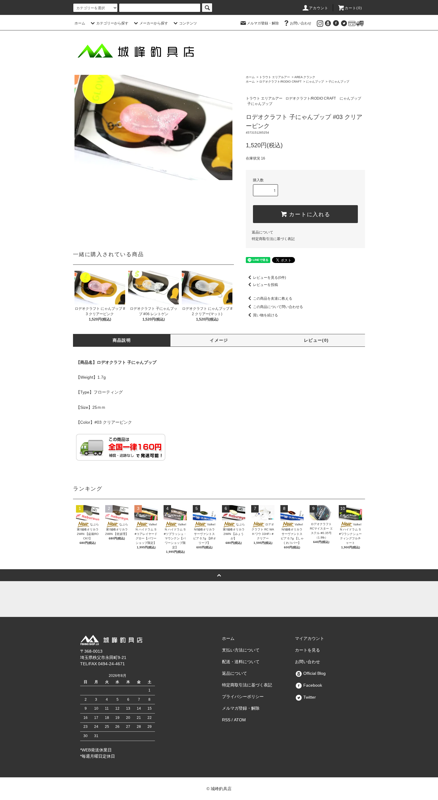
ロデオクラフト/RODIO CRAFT (280, 81)
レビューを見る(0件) (269, 278)
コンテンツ (188, 23)
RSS (226, 719)
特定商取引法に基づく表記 (273, 239)
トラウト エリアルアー (274, 77)
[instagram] (320, 23)
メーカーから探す (153, 23)
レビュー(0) (316, 340)
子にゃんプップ (338, 81)
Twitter (309, 697)
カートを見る (307, 650)
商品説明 (122, 340)
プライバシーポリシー (243, 696)
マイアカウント (309, 638)
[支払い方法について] (351, 23)
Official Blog (314, 673)
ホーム (79, 23)
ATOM (240, 719)
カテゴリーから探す (112, 23)
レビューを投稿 (265, 285)
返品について (262, 232)
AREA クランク (304, 77)
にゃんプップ (315, 81)
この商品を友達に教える (272, 298)
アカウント (319, 8)
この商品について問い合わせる (278, 307)
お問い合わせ (300, 23)
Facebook (312, 685)
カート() (353, 8)
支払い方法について (241, 650)
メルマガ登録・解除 (263, 23)
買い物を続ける (265, 315)
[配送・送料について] (360, 23)
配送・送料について (241, 661)
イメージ (219, 340)
